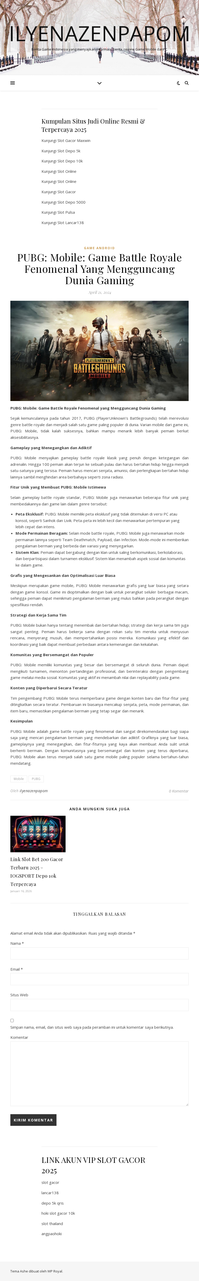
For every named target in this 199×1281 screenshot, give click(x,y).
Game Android (99, 248)
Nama (17, 943)
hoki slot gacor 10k (58, 1213)
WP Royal (54, 1271)
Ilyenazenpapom (99, 33)
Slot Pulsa (66, 212)
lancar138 (50, 1192)
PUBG (36, 779)
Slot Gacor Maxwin (74, 140)
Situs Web (19, 994)
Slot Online (67, 171)
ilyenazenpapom (34, 790)
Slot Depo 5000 (72, 202)
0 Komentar (179, 790)
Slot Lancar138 (71, 222)
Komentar (19, 1037)
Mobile (19, 779)
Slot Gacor (67, 191)
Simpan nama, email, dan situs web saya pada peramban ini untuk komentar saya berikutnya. (92, 1027)
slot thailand (52, 1223)
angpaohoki (51, 1233)
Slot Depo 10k (70, 160)
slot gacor (50, 1182)
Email (16, 969)
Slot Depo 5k (69, 150)
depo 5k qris (52, 1203)
